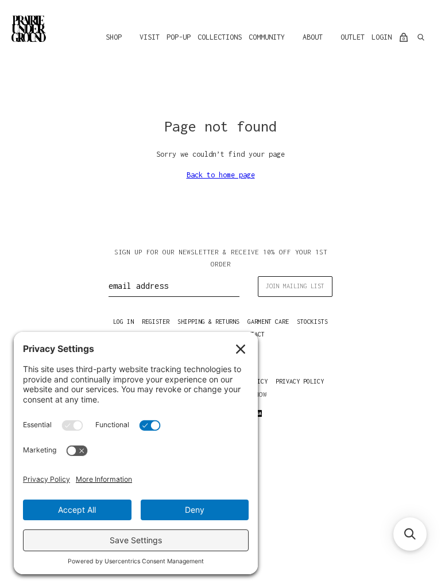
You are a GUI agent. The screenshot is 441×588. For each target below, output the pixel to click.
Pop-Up (179, 37)
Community (267, 37)
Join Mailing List (295, 286)
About (313, 37)
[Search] (421, 37)
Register (155, 321)
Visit (150, 37)
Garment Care (268, 321)
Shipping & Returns (208, 321)
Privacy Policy (300, 381)
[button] (410, 534)
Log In (123, 321)
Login (382, 37)
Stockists (312, 321)
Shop (114, 37)
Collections (220, 37)
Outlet (353, 37)
